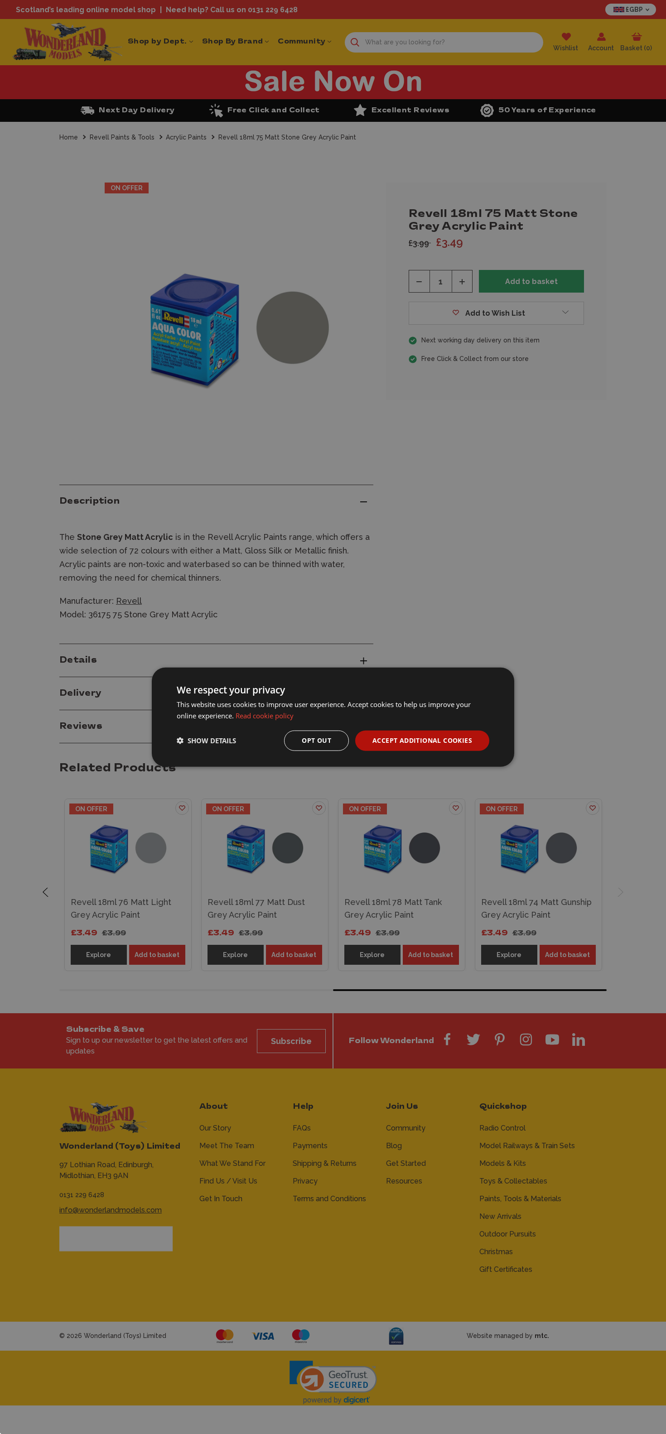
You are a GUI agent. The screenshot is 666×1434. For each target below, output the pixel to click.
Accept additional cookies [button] (422, 740)
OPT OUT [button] (316, 740)
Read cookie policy (265, 715)
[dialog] (333, 717)
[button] (206, 740)
